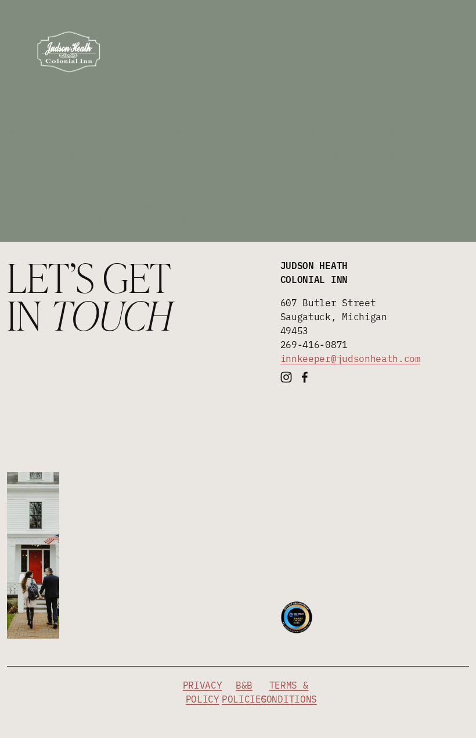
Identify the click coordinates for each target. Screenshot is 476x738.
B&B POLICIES (244, 691)
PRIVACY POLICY (202, 691)
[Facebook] (305, 377)
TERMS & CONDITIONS (289, 691)
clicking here (234, 204)
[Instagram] (286, 377)
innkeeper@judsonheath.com (350, 358)
